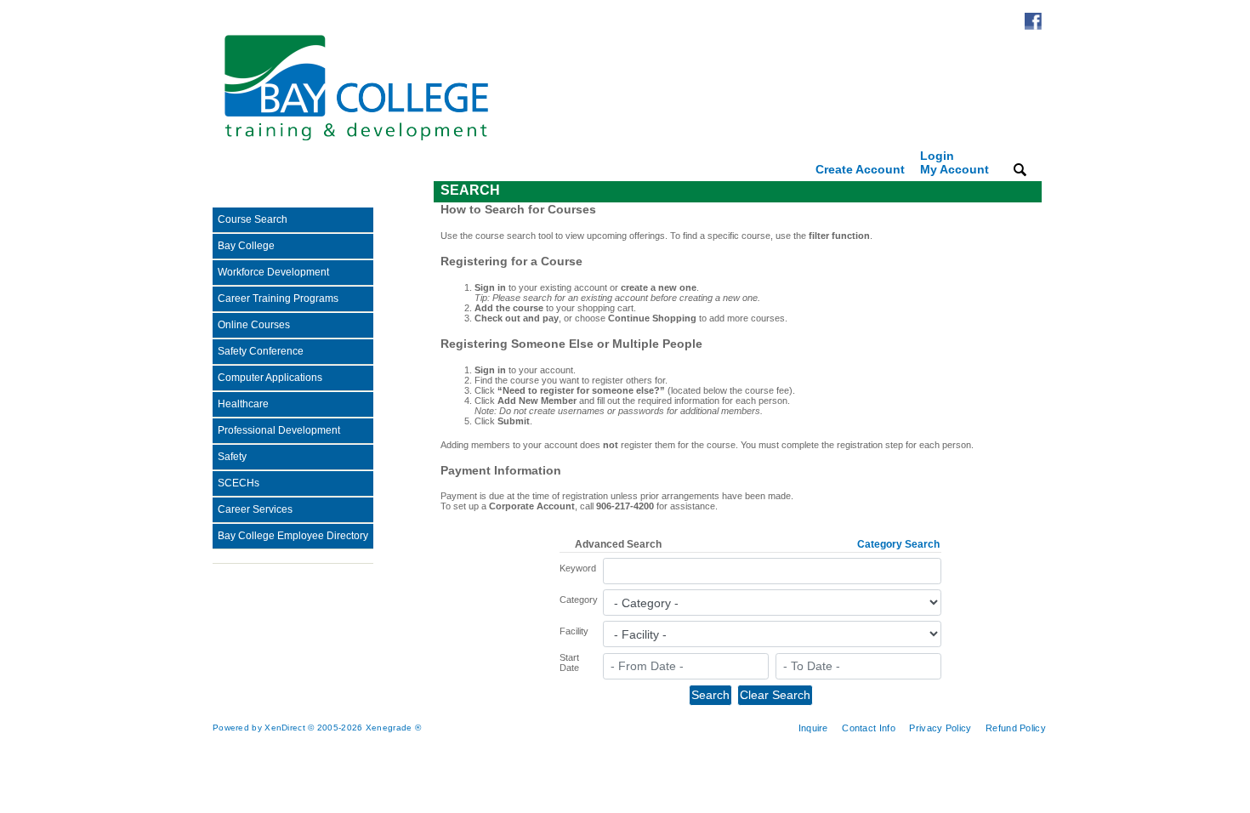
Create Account (860, 169)
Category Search (898, 544)
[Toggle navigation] (224, 191)
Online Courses (254, 325)
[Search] (1020, 169)
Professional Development (279, 430)
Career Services (255, 509)
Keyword (578, 568)
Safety (232, 457)
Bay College (246, 246)
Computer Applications (270, 378)
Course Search (252, 219)
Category (579, 599)
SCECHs (238, 483)
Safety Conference (261, 351)
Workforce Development (273, 272)
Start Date (569, 662)
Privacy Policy (940, 728)
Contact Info (868, 728)
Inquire (813, 728)
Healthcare (243, 404)
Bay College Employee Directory (293, 536)
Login (954, 162)
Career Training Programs (278, 298)
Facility (574, 631)
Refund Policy (1016, 728)
